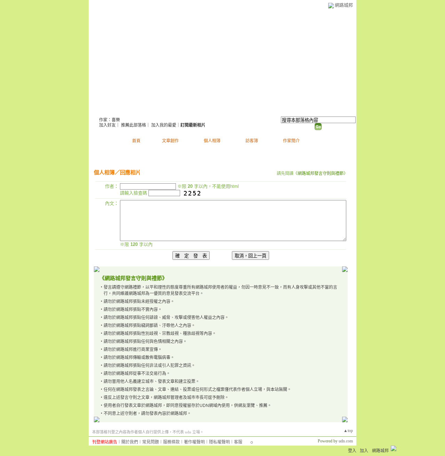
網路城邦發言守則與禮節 (320, 173)
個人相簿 (212, 140)
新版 (155, 111)
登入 (352, 450)
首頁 (136, 140)
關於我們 (129, 442)
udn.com (346, 441)
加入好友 (107, 125)
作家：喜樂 (109, 120)
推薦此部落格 (133, 125)
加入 (364, 450)
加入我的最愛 (163, 125)
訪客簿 (251, 140)
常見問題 (150, 442)
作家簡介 (291, 140)
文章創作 (170, 140)
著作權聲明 (194, 442)
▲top (348, 430)
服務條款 (171, 442)
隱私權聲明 (219, 442)
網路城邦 (344, 5)
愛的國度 (116, 111)
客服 (238, 442)
